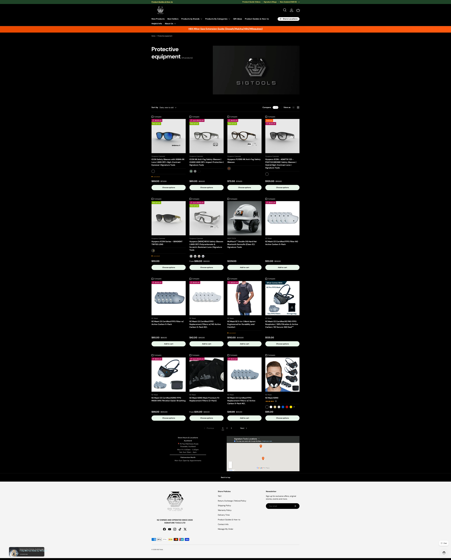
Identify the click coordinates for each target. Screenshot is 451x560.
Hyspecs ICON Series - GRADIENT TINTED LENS (167, 243)
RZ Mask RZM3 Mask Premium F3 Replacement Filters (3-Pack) (204, 399)
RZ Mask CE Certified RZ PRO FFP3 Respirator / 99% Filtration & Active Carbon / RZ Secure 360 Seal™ (281, 324)
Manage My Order (225, 529)
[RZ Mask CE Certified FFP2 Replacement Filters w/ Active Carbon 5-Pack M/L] (244, 374)
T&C (220, 496)
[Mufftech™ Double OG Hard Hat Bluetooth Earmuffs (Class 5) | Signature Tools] (244, 218)
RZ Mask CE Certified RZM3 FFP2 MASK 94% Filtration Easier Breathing (169, 399)
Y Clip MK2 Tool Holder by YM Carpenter (34, 551)
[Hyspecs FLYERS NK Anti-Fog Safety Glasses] (244, 136)
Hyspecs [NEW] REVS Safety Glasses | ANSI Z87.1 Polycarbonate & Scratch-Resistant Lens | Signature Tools (206, 245)
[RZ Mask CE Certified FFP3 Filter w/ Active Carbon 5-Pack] (169, 298)
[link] (209, 428)
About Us (169, 23)
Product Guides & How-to (257, 19)
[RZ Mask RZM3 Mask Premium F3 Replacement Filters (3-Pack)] (206, 374)
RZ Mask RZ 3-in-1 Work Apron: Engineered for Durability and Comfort (241, 324)
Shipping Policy (224, 505)
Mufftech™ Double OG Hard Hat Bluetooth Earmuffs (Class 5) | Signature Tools (242, 244)
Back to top (225, 477)
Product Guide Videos (251, 2)
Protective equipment (165, 36)
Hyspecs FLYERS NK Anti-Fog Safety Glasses (244, 160)
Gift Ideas (237, 19)
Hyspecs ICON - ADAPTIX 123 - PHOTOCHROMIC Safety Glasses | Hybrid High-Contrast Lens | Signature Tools (280, 163)
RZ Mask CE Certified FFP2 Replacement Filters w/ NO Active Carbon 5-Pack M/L (205, 324)
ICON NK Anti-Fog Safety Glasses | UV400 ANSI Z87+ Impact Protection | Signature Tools (206, 162)
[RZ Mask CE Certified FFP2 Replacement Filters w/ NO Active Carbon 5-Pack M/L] (206, 298)
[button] (298, 10)
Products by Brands (190, 19)
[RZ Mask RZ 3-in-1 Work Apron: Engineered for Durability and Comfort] (244, 298)
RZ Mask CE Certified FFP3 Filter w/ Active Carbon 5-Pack (168, 322)
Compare (266, 107)
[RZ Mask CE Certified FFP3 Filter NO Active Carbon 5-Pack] (282, 218)
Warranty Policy (224, 510)
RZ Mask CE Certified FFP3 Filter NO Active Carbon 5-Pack (281, 243)
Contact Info (223, 524)
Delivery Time (224, 515)
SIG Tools (160, 549)
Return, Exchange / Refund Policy (232, 501)
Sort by (155, 107)
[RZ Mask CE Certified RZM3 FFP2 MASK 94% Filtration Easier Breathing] (169, 374)
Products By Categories (216, 19)
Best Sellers (173, 19)
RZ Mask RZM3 (271, 398)
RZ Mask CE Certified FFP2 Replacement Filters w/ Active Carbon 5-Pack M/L (241, 401)
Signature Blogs (270, 2)
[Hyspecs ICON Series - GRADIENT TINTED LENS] (169, 218)
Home (153, 36)
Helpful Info (157, 23)
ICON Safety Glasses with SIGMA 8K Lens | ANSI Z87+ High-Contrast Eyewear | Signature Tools (168, 162)
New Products (158, 19)
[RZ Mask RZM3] (282, 374)
